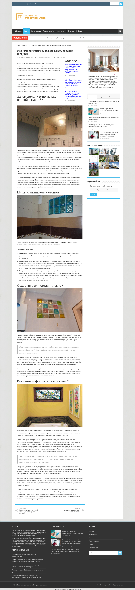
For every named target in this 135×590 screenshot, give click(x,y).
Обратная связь (118, 585)
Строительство (36, 31)
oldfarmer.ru (77, 589)
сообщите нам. (17, 546)
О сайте (99, 585)
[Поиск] (121, 4)
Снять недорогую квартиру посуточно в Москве (103, 75)
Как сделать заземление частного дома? (71, 510)
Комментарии (113, 97)
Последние (92, 97)
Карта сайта (33, 4)
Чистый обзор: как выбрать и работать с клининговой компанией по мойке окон (109, 134)
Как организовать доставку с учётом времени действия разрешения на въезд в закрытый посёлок (57, 38)
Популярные (103, 97)
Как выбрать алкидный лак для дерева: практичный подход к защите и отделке (65, 550)
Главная (19, 31)
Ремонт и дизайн (48, 31)
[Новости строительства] (31, 16)
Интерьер (71, 31)
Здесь (104, 87)
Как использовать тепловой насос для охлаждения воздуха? (28, 511)
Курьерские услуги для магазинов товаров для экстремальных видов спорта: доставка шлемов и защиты (73, 82)
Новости (26, 31)
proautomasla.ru (68, 589)
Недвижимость (60, 31)
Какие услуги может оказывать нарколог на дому (72, 532)
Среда (80, 31)
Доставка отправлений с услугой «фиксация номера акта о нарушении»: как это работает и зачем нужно (73, 68)
